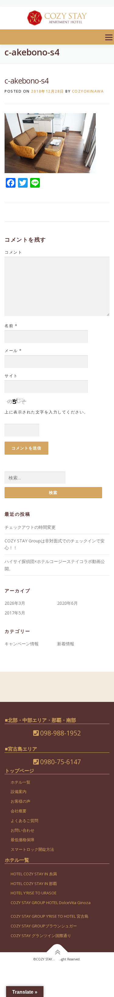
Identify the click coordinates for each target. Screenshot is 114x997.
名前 (11, 325)
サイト (11, 375)
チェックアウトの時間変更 (30, 527)
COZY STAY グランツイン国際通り (41, 935)
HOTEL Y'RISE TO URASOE (34, 893)
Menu (108, 37)
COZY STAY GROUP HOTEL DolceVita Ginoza (51, 902)
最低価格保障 (22, 839)
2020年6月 (67, 603)
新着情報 (65, 644)
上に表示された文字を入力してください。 (46, 412)
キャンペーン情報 (22, 644)
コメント (13, 252)
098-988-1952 (60, 733)
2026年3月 (15, 603)
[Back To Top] (57, 952)
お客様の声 (20, 801)
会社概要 (18, 811)
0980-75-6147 (60, 762)
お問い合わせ (22, 830)
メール (13, 350)
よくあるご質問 (24, 820)
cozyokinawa (88, 91)
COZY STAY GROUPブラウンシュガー (44, 926)
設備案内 (18, 791)
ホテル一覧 (20, 782)
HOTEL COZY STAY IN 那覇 (34, 883)
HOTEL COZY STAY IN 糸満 (34, 874)
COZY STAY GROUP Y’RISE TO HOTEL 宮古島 (49, 916)
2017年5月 (15, 613)
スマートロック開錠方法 (32, 849)
